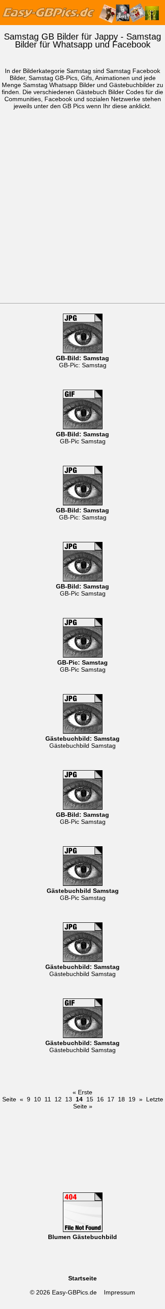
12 (58, 1099)
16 (100, 1099)
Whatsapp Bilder (72, 84)
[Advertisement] (82, 216)
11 (47, 1099)
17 (110, 1099)
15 (89, 1099)
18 (121, 1099)
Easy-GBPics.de (74, 1292)
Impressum (119, 1292)
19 (132, 1099)
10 (37, 1099)
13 (68, 1099)
